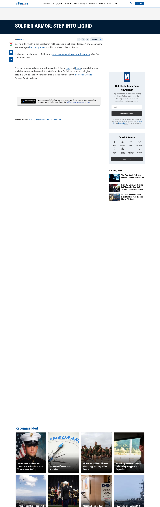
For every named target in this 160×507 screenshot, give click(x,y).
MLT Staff (20, 39)
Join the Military (79, 3)
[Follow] (11, 52)
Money (67, 3)
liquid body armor (37, 47)
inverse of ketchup (83, 74)
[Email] (87, 39)
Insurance (46, 3)
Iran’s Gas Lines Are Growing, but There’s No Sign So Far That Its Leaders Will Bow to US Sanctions (132, 187)
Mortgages (57, 3)
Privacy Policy (122, 123)
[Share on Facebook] (79, 39)
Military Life (111, 3)
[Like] (11, 59)
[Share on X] (83, 39)
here (68, 68)
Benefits (92, 3)
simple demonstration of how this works (71, 54)
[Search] (130, 3)
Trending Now (115, 170)
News (101, 3)
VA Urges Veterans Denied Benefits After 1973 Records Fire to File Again (132, 197)
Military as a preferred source (78, 102)
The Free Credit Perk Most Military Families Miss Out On (132, 176)
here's (78, 68)
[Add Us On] (11, 44)
